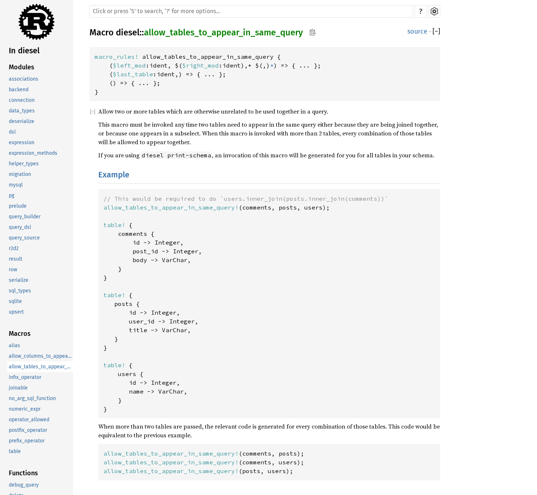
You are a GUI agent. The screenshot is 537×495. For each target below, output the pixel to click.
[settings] (434, 11)
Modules (21, 68)
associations (23, 79)
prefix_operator (27, 441)
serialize (18, 280)
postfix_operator (28, 430)
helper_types (24, 164)
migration (20, 175)
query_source (24, 238)
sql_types (20, 291)
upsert (16, 312)
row (13, 270)
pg (11, 196)
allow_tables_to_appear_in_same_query (41, 367)
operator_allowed (29, 420)
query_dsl (20, 228)
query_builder (25, 217)
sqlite (15, 302)
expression (21, 143)
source (417, 31)
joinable (18, 388)
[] (436, 31)
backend (18, 90)
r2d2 (14, 249)
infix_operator (25, 378)
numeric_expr (25, 409)
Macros (20, 334)
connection (22, 100)
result (15, 259)
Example (113, 175)
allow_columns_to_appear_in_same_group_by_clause (41, 356)
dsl (12, 132)
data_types (22, 111)
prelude (18, 206)
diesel (128, 32)
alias (14, 346)
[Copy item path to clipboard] (312, 33)
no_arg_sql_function (32, 399)
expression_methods (33, 153)
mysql (16, 185)
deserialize (21, 122)
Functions (23, 473)
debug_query (24, 485)
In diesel (24, 50)
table (15, 452)
